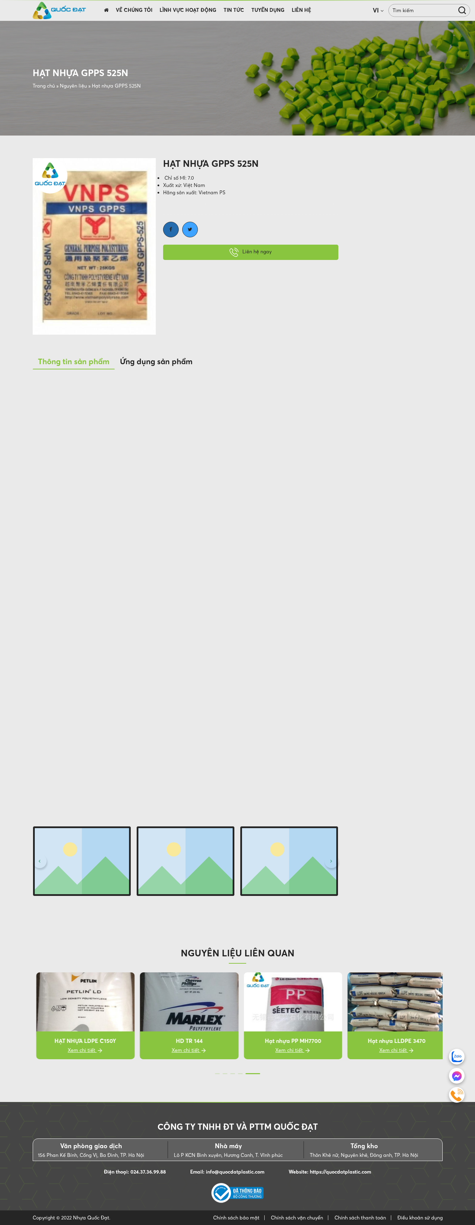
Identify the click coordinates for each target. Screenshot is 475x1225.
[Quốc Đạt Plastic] (59, 10)
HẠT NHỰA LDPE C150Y (82, 1040)
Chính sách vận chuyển (297, 1218)
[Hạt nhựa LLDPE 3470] (393, 1015)
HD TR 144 (185, 1040)
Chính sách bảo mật (236, 1218)
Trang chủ (44, 86)
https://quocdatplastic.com (340, 1172)
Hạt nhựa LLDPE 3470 (393, 1040)
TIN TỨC (234, 10)
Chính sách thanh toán (360, 1218)
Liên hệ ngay (256, 252)
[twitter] (190, 229)
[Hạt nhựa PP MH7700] (289, 1015)
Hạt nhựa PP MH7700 (289, 1040)
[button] (40, 861)
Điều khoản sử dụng (420, 1218)
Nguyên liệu (73, 86)
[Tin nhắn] (457, 1076)
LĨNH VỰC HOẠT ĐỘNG (188, 10)
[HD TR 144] (185, 1015)
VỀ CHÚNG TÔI (134, 10)
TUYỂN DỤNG (267, 10)
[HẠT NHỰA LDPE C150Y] (82, 1015)
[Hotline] (457, 1095)
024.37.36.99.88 (148, 1172)
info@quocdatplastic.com (235, 1172)
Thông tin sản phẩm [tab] (74, 361)
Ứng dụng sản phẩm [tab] (156, 361)
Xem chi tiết (78, 1050)
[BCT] (237, 1193)
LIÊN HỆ (301, 10)
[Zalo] (457, 1056)
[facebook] (171, 229)
